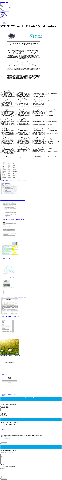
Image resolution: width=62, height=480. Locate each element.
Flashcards (2, 11)
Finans (4, 22)
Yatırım (4, 23)
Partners (4, 434)
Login (1, 6)
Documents (2, 429)
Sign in (1, 404)
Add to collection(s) (4, 18)
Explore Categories (4, 2)
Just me (3, 414)
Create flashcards (11, 7)
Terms (5, 436)
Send (5, 478)
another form (11, 452)
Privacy (2, 436)
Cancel (2, 478)
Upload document (4, 7)
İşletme (4, 20)
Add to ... (2, 17)
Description (4, 407)
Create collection (4, 415)
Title (1, 405)
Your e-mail (2, 464)
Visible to (2, 412)
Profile (1, 16)
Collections (7, 11)
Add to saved (10, 18)
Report (1, 434)
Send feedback (3, 443)
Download (2, 395)
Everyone (4, 413)
